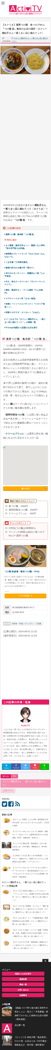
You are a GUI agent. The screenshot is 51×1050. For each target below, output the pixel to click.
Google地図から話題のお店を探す (22, 327)
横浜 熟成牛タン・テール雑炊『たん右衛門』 (23, 291)
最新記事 (23, 979)
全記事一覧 (20, 1025)
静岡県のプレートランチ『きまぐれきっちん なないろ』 (24, 255)
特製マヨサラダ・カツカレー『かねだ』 (23, 312)
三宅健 (38, 624)
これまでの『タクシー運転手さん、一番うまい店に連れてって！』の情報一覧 (25, 320)
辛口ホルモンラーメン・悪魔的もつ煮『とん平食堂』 (24, 274)
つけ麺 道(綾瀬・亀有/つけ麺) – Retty (22, 571)
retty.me (7, 591)
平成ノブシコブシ (26, 624)
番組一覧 (23, 984)
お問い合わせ (23, 990)
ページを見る (24, 596)
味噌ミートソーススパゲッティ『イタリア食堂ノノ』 (24, 305)
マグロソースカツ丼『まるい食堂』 (21, 298)
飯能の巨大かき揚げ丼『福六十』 (20, 267)
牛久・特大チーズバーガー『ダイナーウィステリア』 (24, 283)
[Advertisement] (25, 104)
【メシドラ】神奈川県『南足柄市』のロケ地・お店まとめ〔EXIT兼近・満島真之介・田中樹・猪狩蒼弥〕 (32, 1041)
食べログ (25, 488)
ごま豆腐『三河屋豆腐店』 (17, 262)
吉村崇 (14, 624)
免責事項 (23, 995)
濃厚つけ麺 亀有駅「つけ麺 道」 (21, 234)
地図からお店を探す (23, 974)
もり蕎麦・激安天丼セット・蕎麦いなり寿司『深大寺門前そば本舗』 (24, 246)
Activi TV (25, 725)
